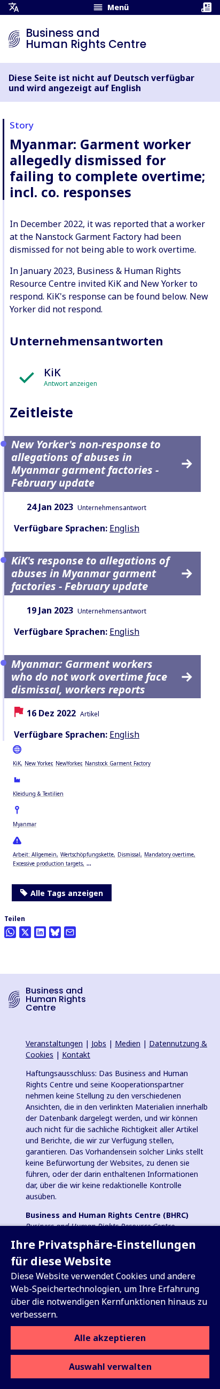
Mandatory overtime (169, 854)
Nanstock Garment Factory (118, 763)
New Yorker (38, 763)
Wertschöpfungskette (87, 854)
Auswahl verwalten (110, 1366)
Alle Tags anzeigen (66, 893)
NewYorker (68, 763)
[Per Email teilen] (70, 932)
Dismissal (128, 854)
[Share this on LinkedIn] (40, 932)
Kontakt (76, 1054)
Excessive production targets (48, 863)
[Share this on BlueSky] (55, 932)
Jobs (98, 1043)
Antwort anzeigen (70, 383)
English (124, 528)
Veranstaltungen (54, 1043)
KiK (17, 763)
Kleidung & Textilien (38, 793)
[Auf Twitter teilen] (25, 932)
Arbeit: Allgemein (35, 854)
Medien (127, 1043)
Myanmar (24, 824)
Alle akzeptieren (110, 1338)
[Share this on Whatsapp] (10, 932)
